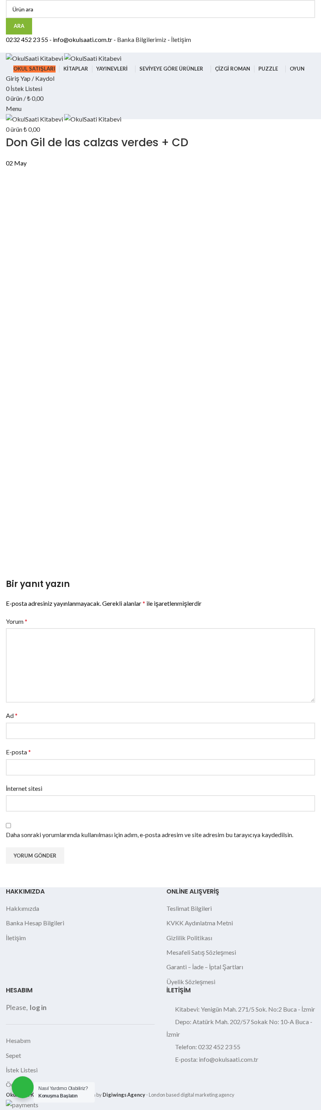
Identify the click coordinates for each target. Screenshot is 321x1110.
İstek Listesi (22, 1070)
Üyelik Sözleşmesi (190, 981)
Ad (12, 715)
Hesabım (18, 1040)
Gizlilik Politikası (189, 937)
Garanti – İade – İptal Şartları (204, 966)
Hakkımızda (22, 908)
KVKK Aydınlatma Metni (199, 923)
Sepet (13, 1055)
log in (38, 1007)
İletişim (181, 39)
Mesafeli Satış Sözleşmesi (201, 952)
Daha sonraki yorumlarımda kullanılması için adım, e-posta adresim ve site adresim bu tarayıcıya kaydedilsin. (149, 834)
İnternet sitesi (24, 788)
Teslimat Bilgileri (189, 908)
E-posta (18, 752)
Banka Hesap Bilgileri (35, 923)
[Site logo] (35, 57)
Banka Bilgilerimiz (141, 39)
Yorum (16, 621)
